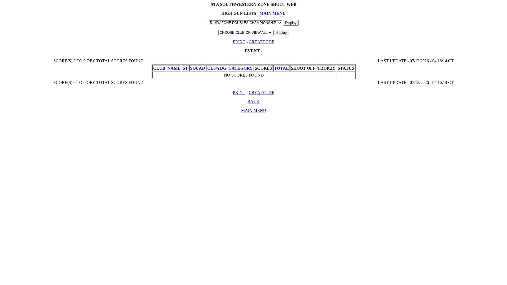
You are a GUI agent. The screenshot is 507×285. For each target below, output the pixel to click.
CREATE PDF (261, 42)
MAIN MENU (273, 13)
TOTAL (281, 68)
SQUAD (197, 68)
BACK (253, 101)
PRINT (239, 42)
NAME (174, 68)
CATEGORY (240, 68)
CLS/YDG (216, 68)
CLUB (159, 68)
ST (185, 68)
